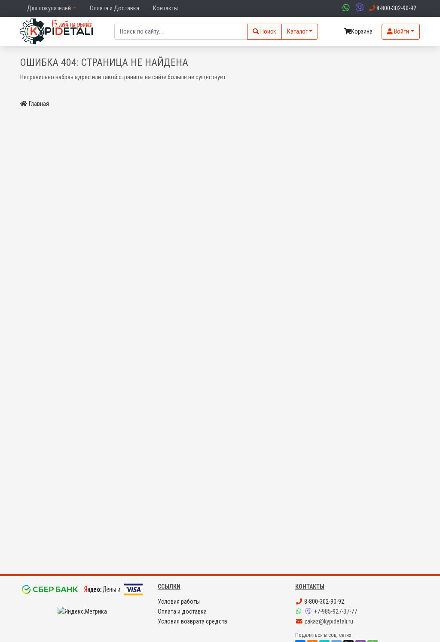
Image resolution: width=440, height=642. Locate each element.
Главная (39, 104)
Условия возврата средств (192, 621)
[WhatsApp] (300, 612)
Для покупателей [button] (49, 8)
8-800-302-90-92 (323, 601)
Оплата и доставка (182, 611)
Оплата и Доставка (114, 8)
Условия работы (179, 601)
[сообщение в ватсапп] (345, 8)
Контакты (165, 8)
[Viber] (309, 612)
